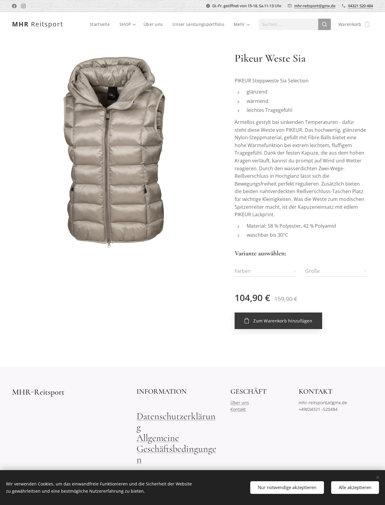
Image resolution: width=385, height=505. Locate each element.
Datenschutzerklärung (176, 421)
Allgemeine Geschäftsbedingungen (176, 448)
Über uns (239, 402)
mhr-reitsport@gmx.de (314, 5)
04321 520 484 (360, 5)
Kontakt (238, 409)
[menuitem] (101, 24)
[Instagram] (23, 6)
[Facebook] (14, 6)
